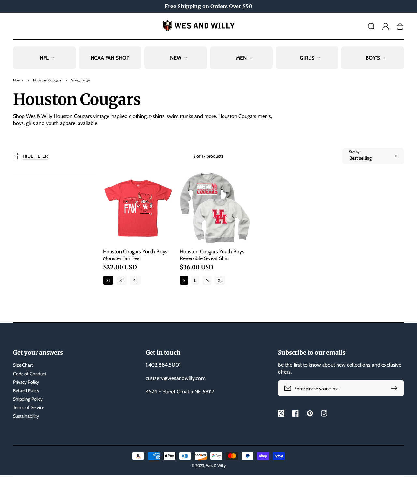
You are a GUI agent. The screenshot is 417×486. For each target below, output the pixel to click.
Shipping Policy (28, 399)
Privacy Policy (26, 382)
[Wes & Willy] (208, 26)
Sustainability (26, 416)
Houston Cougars (47, 80)
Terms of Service (28, 407)
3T (121, 280)
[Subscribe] (396, 388)
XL (220, 280)
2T (108, 280)
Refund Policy (26, 390)
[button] (371, 26)
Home (18, 80)
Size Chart (23, 365)
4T (135, 280)
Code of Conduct (29, 373)
